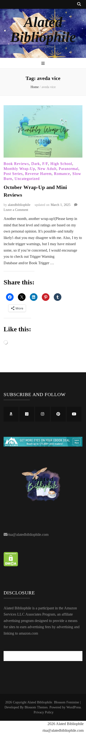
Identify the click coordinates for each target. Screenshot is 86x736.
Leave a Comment (16, 210)
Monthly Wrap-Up (19, 169)
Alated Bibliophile (43, 29)
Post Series (13, 174)
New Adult (47, 169)
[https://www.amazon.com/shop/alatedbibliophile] (11, 414)
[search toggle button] (79, 4)
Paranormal (68, 169)
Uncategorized (27, 179)
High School (61, 164)
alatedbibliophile (19, 205)
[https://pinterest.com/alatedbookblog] (58, 414)
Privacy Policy (44, 712)
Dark (35, 164)
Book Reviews (16, 164)
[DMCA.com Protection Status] (11, 565)
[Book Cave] (43, 445)
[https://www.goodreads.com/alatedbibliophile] (26, 414)
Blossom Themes (36, 707)
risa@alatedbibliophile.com (27, 534)
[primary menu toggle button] (43, 63)
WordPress (73, 707)
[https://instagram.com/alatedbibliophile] (42, 414)
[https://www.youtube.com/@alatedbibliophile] (74, 414)
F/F (45, 164)
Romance (62, 174)
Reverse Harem (38, 174)
